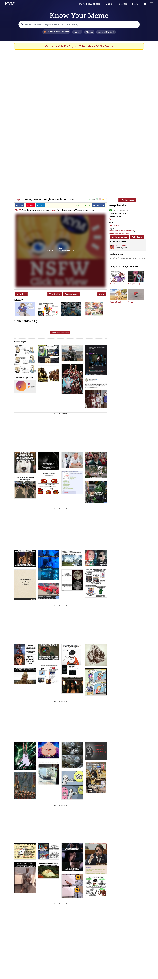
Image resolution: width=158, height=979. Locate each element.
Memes (89, 32)
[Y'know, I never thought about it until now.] (60, 250)
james (111, 231)
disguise (125, 233)
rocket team (120, 231)
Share (20, 205)
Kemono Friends (115, 302)
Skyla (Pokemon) (134, 284)
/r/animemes (114, 225)
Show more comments (60, 333)
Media (108, 4)
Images (77, 32)
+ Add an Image (127, 200)
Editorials (122, 4)
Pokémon (131, 302)
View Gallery (54, 294)
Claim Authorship (119, 237)
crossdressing (115, 233)
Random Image (71, 294)
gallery (54, 210)
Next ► (102, 294)
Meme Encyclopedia (90, 4)
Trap (17, 199)
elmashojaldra (120, 246)
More (135, 4)
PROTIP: (18, 210)
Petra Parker (114, 284)
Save (31, 205)
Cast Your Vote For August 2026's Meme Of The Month (79, 46)
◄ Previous (21, 294)
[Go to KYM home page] (10, 4)
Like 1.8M (99, 205)
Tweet (41, 205)
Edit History (137, 237)
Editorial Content (106, 32)
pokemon (130, 231)
